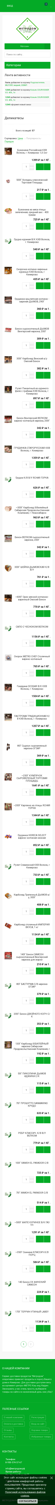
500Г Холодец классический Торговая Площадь (32, 181)
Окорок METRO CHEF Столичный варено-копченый (32, 657)
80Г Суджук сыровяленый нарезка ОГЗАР (31, 747)
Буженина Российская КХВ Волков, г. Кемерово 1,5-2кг (31, 151)
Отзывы (8, 1430)
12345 (7, 90)
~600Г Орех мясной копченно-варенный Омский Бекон (32, 598)
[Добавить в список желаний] (47, 166)
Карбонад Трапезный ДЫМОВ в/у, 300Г (32, 896)
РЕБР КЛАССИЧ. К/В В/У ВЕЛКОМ (32, 1134)
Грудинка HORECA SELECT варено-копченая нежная (32, 836)
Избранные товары (41, 1436)
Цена (20, 138)
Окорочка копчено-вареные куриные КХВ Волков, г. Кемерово (31, 272)
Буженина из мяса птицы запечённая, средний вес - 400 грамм (32, 212)
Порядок (9, 141)
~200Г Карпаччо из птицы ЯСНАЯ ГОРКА (32, 806)
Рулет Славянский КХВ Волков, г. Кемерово (32, 866)
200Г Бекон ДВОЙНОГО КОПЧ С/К (32, 1015)
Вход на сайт (37, 1424)
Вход (9, 6)
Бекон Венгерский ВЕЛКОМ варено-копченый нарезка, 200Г (32, 419)
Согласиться (27, 1501)
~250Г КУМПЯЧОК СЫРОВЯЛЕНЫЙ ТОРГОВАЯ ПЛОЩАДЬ (32, 778)
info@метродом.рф (15, 1468)
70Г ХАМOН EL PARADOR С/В (32, 1192)
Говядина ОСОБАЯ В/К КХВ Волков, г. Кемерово (32, 687)
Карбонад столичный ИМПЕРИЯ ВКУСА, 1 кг (32, 926)
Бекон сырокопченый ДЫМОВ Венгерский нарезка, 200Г (32, 330)
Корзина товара (39, 1430)
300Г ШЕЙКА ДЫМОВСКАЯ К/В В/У (32, 568)
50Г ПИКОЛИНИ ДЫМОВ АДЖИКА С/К (32, 1075)
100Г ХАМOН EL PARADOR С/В (31, 1163)
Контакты (9, 1436)
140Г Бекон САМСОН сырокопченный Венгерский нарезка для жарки (32, 957)
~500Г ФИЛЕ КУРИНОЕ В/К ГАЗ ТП (32, 1223)
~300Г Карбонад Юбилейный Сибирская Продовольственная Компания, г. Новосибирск (32, 510)
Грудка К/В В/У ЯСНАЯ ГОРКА (32, 477)
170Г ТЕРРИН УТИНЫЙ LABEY (32, 1311)
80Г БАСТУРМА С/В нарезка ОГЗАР (31, 985)
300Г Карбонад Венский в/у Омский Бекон (32, 360)
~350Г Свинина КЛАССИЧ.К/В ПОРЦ (32, 1253)
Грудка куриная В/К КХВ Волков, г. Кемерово (32, 240)
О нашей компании (13, 1417)
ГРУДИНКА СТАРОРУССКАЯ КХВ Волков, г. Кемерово (32, 449)
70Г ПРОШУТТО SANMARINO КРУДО (32, 1104)
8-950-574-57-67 (13, 1462)
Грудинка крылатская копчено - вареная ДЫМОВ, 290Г (32, 300)
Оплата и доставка (13, 1424)
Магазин (24, 46)
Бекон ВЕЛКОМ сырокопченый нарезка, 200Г (32, 538)
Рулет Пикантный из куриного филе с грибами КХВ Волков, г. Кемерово (32, 391)
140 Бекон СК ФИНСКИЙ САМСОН (32, 1283)
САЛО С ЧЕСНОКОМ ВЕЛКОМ (32, 626)
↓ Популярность (32, 138)
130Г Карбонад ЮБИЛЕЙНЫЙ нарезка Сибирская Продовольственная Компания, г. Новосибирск (32, 1047)
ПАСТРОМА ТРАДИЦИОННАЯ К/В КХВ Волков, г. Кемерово (32, 717)
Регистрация (37, 1417)
